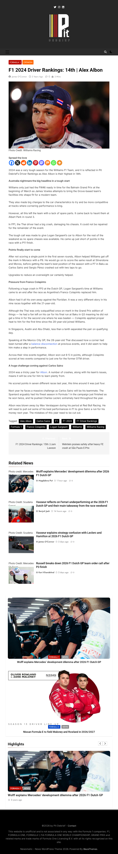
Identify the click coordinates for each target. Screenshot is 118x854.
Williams (77, 426)
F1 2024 (67, 421)
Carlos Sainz (43, 421)
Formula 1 (15, 62)
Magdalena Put (46, 480)
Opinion (28, 62)
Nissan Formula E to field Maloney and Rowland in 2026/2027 (59, 731)
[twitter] (55, 7)
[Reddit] (23, 162)
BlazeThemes (90, 849)
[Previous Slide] (100, 743)
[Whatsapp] (53, 162)
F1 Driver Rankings (87, 421)
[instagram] (59, 7)
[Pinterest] (35, 162)
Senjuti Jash (44, 511)
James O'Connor (19, 76)
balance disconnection (44, 343)
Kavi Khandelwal (46, 572)
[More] (59, 162)
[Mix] (47, 162)
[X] (17, 162)
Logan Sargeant (59, 426)
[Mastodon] (41, 162)
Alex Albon (26, 421)
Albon (43, 372)
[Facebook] (11, 162)
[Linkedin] (29, 162)
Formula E (54, 727)
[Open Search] (105, 52)
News (65, 657)
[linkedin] (63, 7)
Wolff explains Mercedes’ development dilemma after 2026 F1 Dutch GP (59, 662)
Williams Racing (95, 426)
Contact (72, 825)
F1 (56, 421)
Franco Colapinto (36, 426)
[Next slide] (105, 743)
